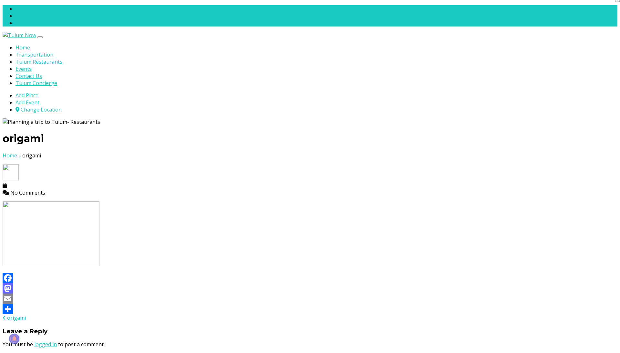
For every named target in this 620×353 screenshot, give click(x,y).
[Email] (310, 299)
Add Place (27, 8)
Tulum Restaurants (39, 61)
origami (16, 317)
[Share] (310, 309)
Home (23, 47)
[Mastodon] (310, 288)
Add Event (27, 15)
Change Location (40, 23)
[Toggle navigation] (40, 37)
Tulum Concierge (36, 83)
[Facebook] (310, 278)
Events (24, 68)
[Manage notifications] (14, 339)
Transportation (34, 54)
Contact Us (29, 76)
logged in (45, 344)
